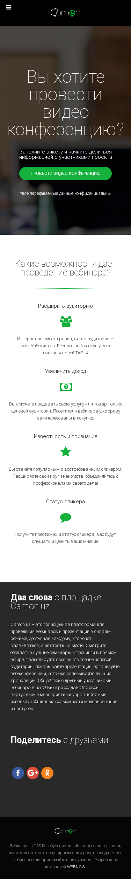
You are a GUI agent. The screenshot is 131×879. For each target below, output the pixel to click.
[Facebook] (18, 772)
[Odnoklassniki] (47, 772)
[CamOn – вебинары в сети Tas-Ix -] (65, 13)
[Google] (33, 772)
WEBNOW (76, 866)
